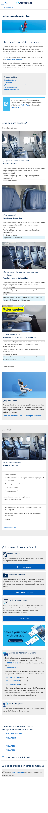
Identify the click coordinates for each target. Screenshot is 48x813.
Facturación (24, 618)
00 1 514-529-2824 (13, 684)
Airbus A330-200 (12, 746)
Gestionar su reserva (24, 592)
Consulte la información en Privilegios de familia (22, 415)
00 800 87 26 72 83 (11, 668)
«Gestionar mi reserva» (13, 59)
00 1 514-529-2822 (13, 677)
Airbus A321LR (11, 738)
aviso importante (18, 772)
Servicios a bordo (9, 7)
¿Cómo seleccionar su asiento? (15, 85)
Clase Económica (10, 80)
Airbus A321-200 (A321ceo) (15, 734)
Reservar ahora (24, 566)
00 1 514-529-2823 (13, 681)
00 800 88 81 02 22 (11, 663)
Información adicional (12, 89)
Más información (9, 527)
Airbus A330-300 (12, 750)
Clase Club (8, 82)
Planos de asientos (10, 87)
